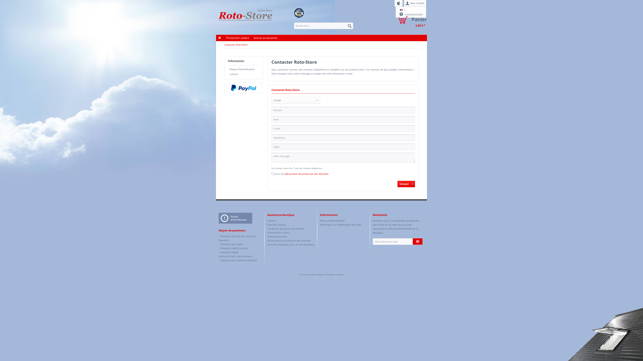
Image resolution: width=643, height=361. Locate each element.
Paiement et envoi (277, 236)
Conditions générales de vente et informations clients (285, 230)
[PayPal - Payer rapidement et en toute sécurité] (244, 88)
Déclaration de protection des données (307, 173)
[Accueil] (219, 38)
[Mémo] (399, 3)
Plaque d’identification (242, 69)
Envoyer (404, 184)
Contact (234, 74)
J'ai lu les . (302, 173)
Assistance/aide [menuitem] (413, 14)
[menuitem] (399, 3)
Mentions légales (276, 224)
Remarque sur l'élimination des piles (340, 224)
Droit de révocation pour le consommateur (291, 244)
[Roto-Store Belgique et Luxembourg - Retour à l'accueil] (245, 18)
